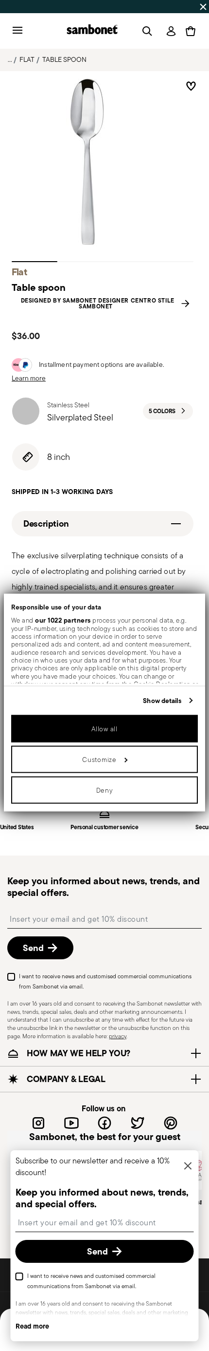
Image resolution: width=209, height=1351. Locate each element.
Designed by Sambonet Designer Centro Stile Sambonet (97, 303)
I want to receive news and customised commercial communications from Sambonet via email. (105, 981)
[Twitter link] (137, 1123)
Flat (27, 59)
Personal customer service (104, 827)
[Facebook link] (104, 1123)
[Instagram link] (38, 1123)
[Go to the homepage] (92, 31)
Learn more (29, 378)
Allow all (104, 728)
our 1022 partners (63, 620)
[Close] (188, 1166)
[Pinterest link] (170, 1123)
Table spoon (64, 59)
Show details (162, 700)
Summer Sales (26, 6)
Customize (99, 759)
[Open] (145, 31)
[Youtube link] (71, 1123)
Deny (104, 790)
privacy (117, 1036)
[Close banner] (203, 7)
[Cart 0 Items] (190, 31)
